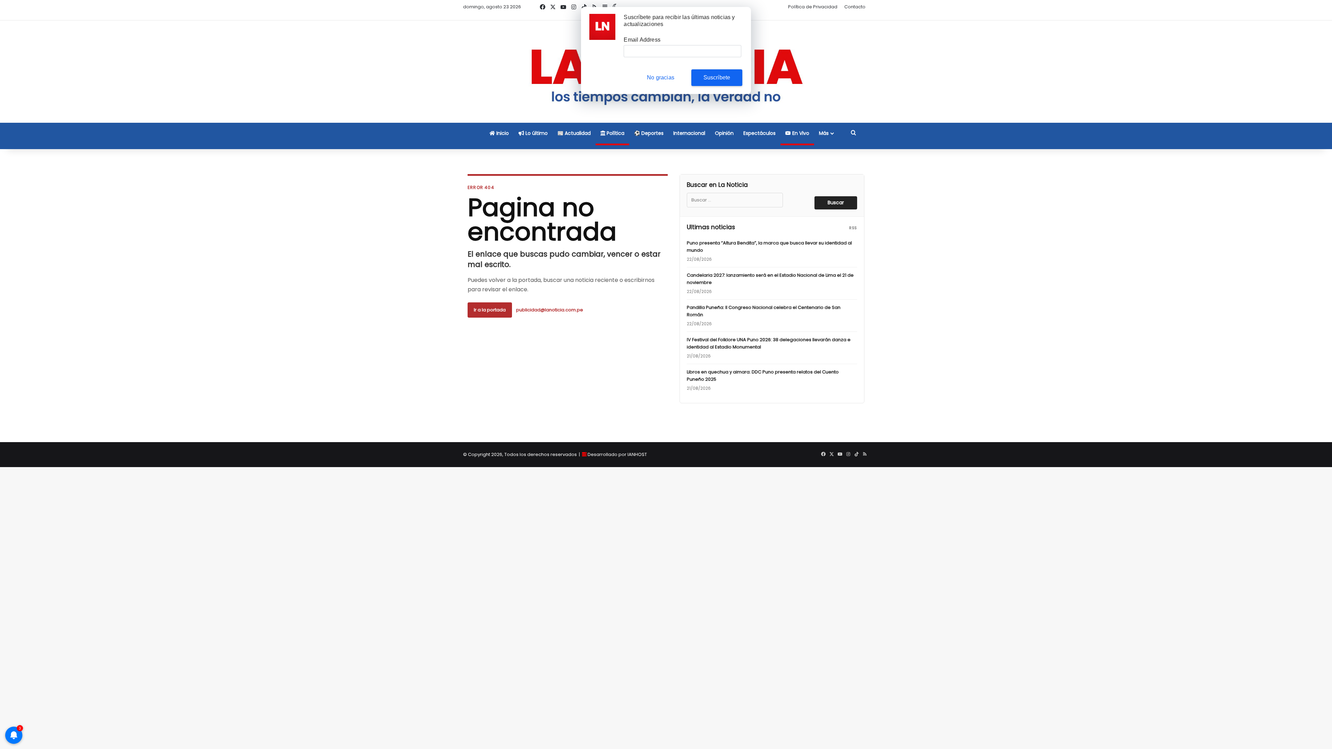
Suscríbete (717, 77)
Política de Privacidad (812, 6)
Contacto (854, 6)
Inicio (502, 133)
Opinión (724, 133)
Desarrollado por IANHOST (617, 454)
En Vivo (800, 133)
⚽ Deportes (649, 133)
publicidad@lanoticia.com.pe (549, 310)
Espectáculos (759, 133)
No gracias (660, 77)
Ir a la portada (490, 310)
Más (824, 133)
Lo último (536, 133)
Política (614, 133)
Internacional (689, 133)
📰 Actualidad (574, 133)
